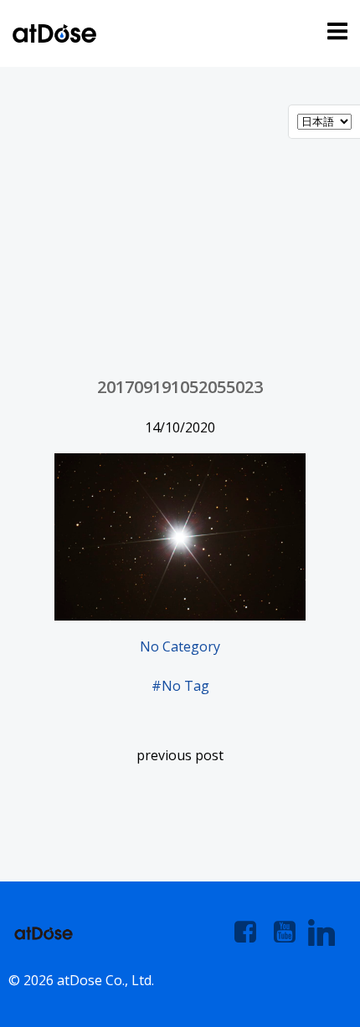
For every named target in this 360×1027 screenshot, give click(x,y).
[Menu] (334, 31)
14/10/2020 (180, 427)
